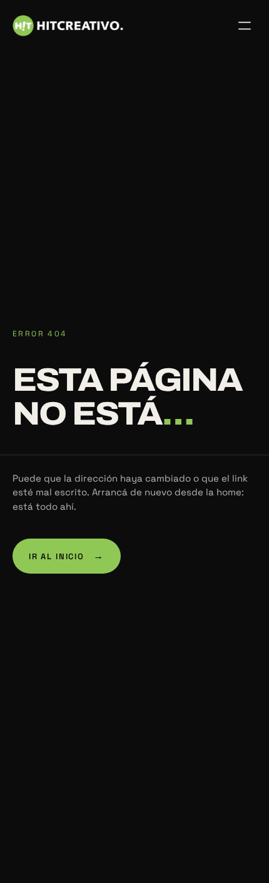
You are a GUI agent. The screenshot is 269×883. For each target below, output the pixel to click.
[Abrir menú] (244, 26)
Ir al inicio (66, 555)
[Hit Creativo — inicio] (68, 25)
